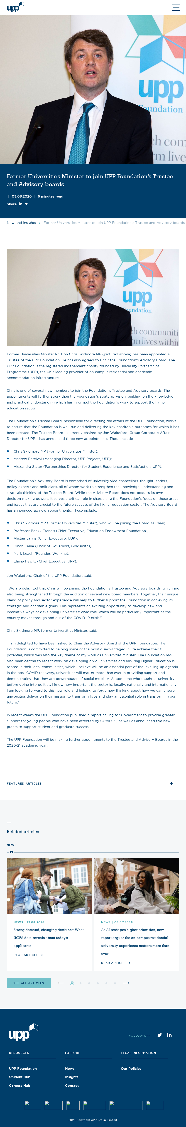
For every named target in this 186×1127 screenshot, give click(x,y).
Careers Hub (19, 1085)
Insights (71, 1077)
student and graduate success (63, 727)
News (12, 845)
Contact (72, 1085)
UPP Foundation (23, 1068)
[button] (72, 983)
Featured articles (24, 783)
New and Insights (21, 223)
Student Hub (19, 1077)
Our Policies (131, 1068)
